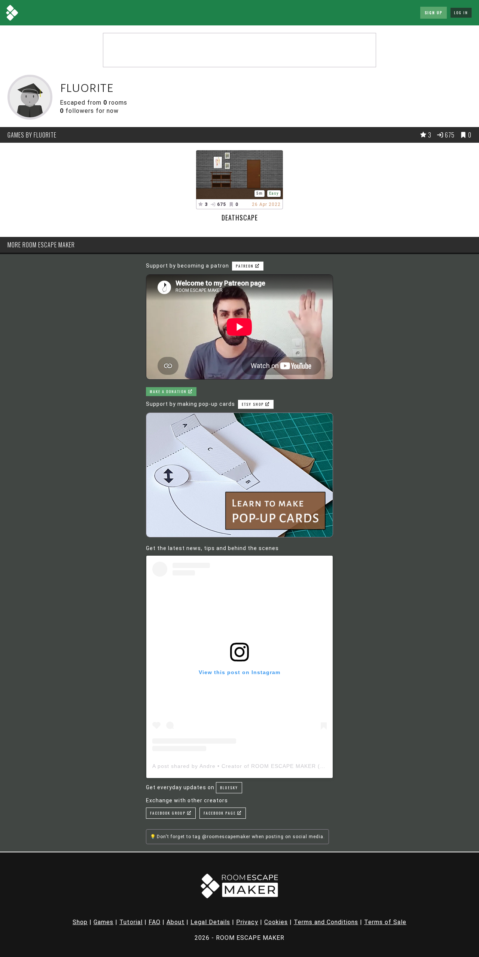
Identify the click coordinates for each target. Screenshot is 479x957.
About (175, 922)
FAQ (155, 922)
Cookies (276, 922)
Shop (80, 922)
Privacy (247, 922)
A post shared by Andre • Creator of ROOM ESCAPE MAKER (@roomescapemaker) (265, 766)
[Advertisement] (239, 50)
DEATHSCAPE (240, 217)
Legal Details (210, 922)
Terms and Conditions (326, 922)
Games (103, 922)
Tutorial (131, 922)
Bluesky (229, 787)
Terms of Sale (385, 922)
